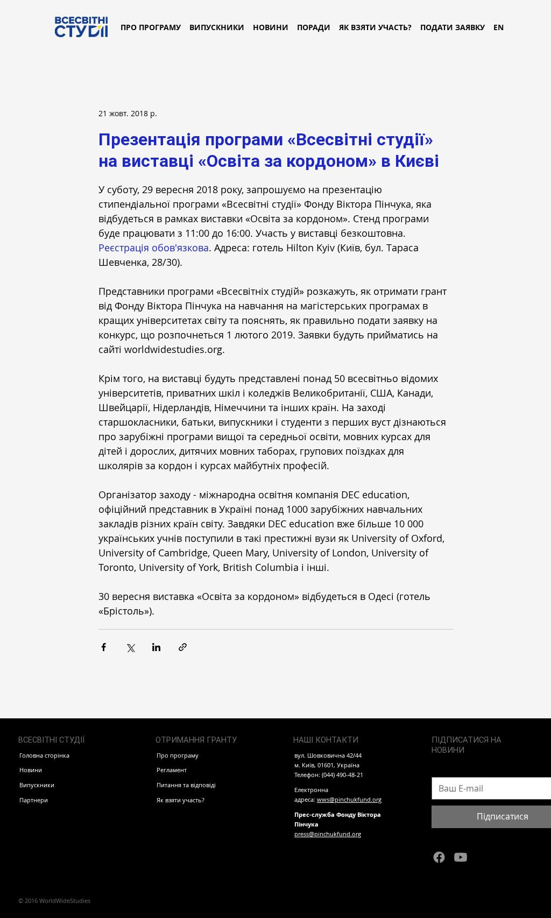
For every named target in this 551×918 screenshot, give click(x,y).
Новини (30, 770)
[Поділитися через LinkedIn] (156, 647)
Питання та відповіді (186, 785)
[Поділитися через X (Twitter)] (130, 647)
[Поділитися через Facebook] (103, 647)
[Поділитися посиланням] (183, 647)
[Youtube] (460, 857)
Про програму (178, 755)
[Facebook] (439, 857)
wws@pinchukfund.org (349, 799)
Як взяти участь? (180, 800)
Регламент (172, 770)
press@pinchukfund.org (327, 834)
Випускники (36, 785)
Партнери (33, 800)
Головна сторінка (44, 755)
